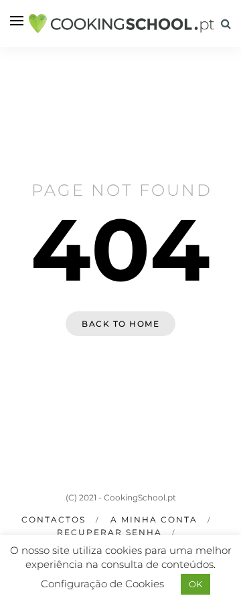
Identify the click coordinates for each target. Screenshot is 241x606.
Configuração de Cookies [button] (102, 583)
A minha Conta (153, 519)
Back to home (120, 324)
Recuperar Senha (109, 532)
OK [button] (195, 584)
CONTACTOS (53, 519)
